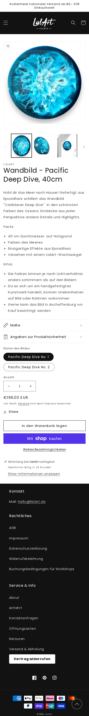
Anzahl (8, 377)
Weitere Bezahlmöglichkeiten (44, 449)
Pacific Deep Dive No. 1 (28, 357)
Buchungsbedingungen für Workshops (41, 569)
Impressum (18, 538)
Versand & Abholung (26, 649)
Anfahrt (15, 608)
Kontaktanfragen (23, 618)
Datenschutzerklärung (28, 548)
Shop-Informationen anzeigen (34, 474)
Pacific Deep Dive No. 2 (29, 367)
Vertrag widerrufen (32, 659)
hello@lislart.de (32, 501)
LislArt (48, 714)
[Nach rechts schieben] (84, 147)
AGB (12, 528)
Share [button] (13, 411)
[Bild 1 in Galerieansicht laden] (21, 145)
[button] (6, 23)
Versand (23, 403)
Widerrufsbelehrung (26, 558)
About (14, 597)
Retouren (17, 639)
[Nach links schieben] (5, 147)
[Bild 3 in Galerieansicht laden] (67, 145)
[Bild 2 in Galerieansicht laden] (44, 145)
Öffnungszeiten (22, 628)
